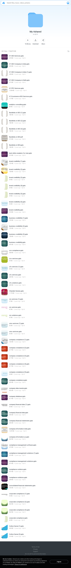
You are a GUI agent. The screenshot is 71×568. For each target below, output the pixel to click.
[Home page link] (3, 3)
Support (35, 551)
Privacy (35, 549)
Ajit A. (36, 34)
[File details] (35, 57)
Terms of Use (35, 547)
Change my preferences (21, 564)
